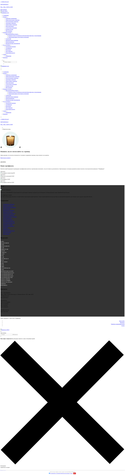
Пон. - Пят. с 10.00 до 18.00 (7, 7)
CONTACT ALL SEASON (6, 282)
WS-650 (2, 244)
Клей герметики (6, 209)
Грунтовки (5, 227)
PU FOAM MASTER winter (7, 277)
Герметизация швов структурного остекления (18, 37)
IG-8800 (2, 266)
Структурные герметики (8, 215)
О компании (6, 15)
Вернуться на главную (5, 157)
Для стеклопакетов (7, 218)
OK (74, 473)
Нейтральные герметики (8, 210)
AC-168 (2, 257)
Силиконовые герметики (8, 204)
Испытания (8, 49)
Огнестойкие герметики (8, 226)
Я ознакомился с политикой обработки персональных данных (61, 473)
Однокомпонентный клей (9, 223)
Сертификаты (9, 48)
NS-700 (2, 264)
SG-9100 (2, 254)
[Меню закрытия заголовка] (1, 69)
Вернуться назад (6, 129)
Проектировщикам (10, 41)
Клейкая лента (6, 229)
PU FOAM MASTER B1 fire (7, 274)
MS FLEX (3, 250)
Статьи (122, 325)
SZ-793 (2, 255)
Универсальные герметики (9, 213)
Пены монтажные (10, 26)
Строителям (8, 38)
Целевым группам (7, 32)
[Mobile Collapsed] (18, 34)
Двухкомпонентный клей (8, 221)
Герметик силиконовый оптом (117, 324)
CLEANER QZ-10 (5, 258)
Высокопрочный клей (8, 219)
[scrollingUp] (1, 328)
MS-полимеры (9, 31)
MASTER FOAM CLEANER (7, 271)
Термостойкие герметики (11, 24)
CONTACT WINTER (5, 279)
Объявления (8, 56)
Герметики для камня (8, 224)
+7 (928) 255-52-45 (5, 1)
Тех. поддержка (6, 45)
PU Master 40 (3, 252)
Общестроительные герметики (12, 20)
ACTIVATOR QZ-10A (5, 268)
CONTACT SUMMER (5, 280)
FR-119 (2, 260)
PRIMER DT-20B (4, 249)
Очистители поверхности (9, 230)
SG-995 (2, 269)
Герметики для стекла (8, 212)
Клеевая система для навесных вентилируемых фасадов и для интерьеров (24, 35)
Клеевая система (9, 29)
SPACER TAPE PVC (5, 246)
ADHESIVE (3, 283)
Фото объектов (9, 51)
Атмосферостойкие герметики (10, 216)
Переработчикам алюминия (12, 40)
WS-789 (2, 247)
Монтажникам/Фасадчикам (12, 34)
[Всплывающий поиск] (3, 60)
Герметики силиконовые (11, 18)
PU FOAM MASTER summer (7, 275)
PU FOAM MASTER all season (7, 272)
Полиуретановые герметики (12, 21)
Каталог (5, 16)
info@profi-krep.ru (4, 4)
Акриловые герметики (11, 23)
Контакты (5, 57)
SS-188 (2, 263)
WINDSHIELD (4, 285)
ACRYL (2, 241)
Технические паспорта (11, 46)
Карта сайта (121, 321)
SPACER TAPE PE (5, 243)
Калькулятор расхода (10, 52)
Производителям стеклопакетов (13, 43)
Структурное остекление (11, 27)
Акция (4, 54)
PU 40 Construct (4, 261)
